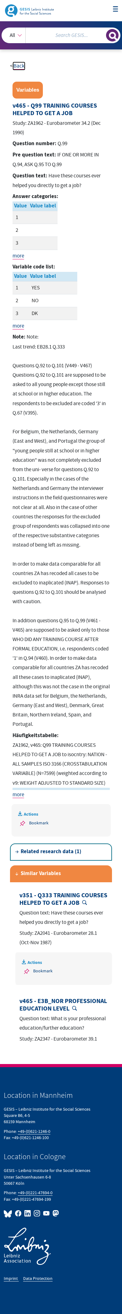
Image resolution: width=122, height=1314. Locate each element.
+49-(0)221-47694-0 (35, 1193)
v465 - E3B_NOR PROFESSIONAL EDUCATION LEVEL (63, 1005)
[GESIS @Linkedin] (28, 1213)
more (18, 255)
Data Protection (38, 1278)
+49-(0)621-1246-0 (34, 1131)
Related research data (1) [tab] (51, 851)
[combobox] (61, 35)
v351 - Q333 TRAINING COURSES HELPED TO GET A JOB (63, 899)
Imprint (11, 1278)
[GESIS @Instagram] (37, 1213)
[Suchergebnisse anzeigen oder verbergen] (112, 35)
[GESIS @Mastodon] (55, 1213)
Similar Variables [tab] (41, 873)
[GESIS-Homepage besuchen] (30, 10)
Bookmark (38, 823)
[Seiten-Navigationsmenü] (115, 10)
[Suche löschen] (101, 34)
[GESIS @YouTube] (46, 1213)
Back (18, 66)
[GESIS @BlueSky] (9, 1213)
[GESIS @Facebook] (18, 1213)
